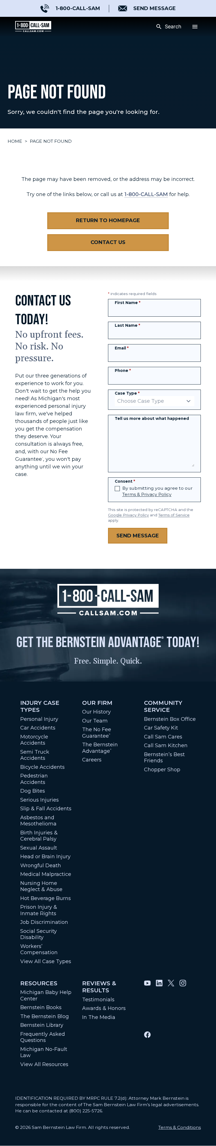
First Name (127, 302)
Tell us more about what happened (152, 418)
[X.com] (171, 1003)
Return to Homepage (108, 220)
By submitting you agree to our (157, 491)
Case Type (127, 393)
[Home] (33, 26)
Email (122, 348)
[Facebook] (147, 1054)
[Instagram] (183, 1003)
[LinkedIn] (159, 1003)
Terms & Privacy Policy (147, 494)
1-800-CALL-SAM (146, 194)
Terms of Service (174, 515)
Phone (123, 370)
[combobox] (154, 401)
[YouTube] (147, 1003)
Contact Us (108, 242)
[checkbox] (117, 488)
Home (15, 141)
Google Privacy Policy (128, 515)
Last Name (127, 325)
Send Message (137, 536)
